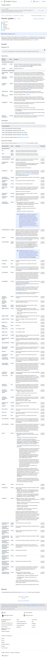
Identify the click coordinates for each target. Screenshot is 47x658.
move (22, 479)
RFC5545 (34, 376)
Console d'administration (21, 621)
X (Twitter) (34, 625)
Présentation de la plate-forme (7, 623)
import (19, 290)
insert (17, 290)
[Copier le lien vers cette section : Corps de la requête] (13, 140)
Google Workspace (8, 15)
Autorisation (10, 33)
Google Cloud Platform (5, 644)
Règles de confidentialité (15, 652)
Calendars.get (22, 284)
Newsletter (34, 623)
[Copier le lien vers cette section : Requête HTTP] (10, 47)
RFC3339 (25, 268)
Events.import (31, 113)
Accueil (2, 15)
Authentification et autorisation (23, 137)
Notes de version (4, 626)
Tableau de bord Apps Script (22, 623)
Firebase (2, 642)
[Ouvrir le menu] (2, 1)
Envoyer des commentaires (38, 18)
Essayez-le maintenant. (34, 39)
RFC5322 (35, 189)
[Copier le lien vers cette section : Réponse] (8, 589)
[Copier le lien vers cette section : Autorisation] (9, 120)
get (29, 443)
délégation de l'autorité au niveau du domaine (30, 174)
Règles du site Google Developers (32, 605)
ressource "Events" (22, 143)
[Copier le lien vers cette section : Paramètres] (9, 56)
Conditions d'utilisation (5, 631)
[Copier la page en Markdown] (19, 19)
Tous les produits (4, 647)
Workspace (13, 1)
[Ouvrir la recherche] (31, 1)
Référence (22, 15)
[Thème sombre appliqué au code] (45, 50)
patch (25, 290)
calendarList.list (17, 65)
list (20, 440)
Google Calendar (5, 5)
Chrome (2, 640)
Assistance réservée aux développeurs (5, 629)
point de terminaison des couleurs (22, 239)
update (22, 290)
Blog (32, 621)
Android (2, 638)
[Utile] (43, 16)
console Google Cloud (20, 625)
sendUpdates (27, 94)
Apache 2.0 (14, 605)
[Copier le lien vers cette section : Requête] (8, 44)
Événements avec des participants (24, 173)
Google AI (3, 646)
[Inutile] (45, 16)
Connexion (44, 1)
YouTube (33, 627)
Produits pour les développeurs (7, 624)
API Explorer (19, 627)
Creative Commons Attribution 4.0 (31, 604)
